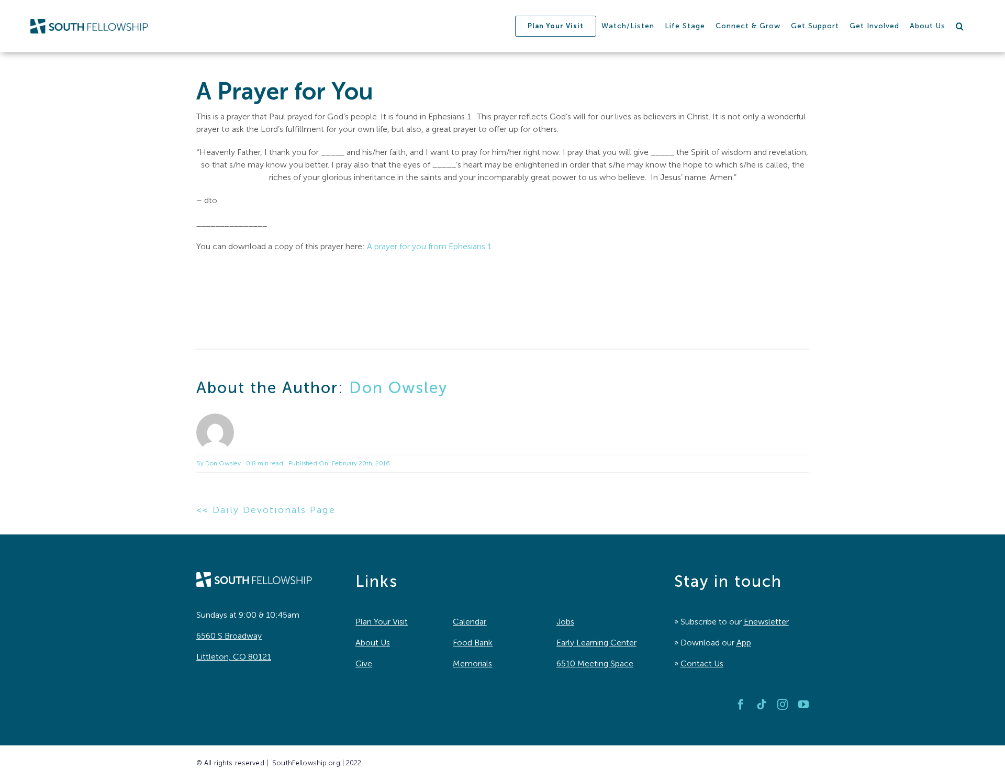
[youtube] (803, 704)
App (743, 643)
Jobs (565, 622)
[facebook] (740, 704)
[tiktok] (761, 704)
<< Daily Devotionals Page (266, 510)
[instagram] (782, 704)
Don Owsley (398, 387)
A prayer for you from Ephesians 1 (429, 246)
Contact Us (701, 663)
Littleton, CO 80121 (233, 657)
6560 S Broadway (229, 636)
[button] (960, 26)
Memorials (472, 663)
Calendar (469, 622)
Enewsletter (766, 622)
